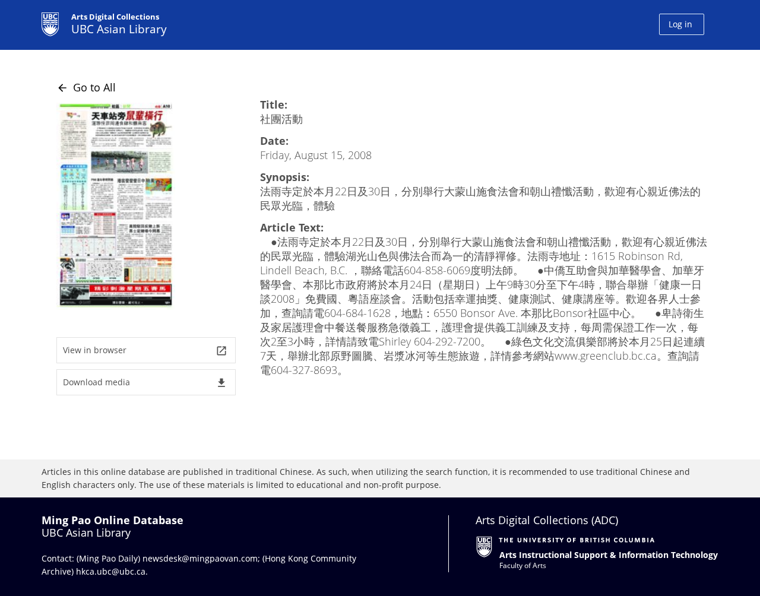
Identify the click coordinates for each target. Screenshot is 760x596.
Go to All (86, 87)
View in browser (145, 350)
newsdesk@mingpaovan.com (200, 558)
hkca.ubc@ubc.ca (110, 571)
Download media (145, 382)
